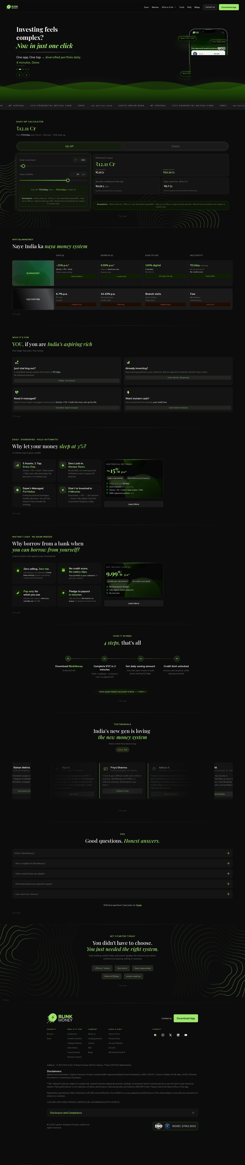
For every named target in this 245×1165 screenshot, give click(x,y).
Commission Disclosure (70, 1077)
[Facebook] (155, 1035)
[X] (170, 1035)
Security (112, 1048)
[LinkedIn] (178, 1035)
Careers (91, 1043)
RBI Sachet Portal (116, 1052)
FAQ (189, 7)
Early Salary (72, 1048)
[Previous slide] (19, 75)
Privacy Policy (114, 1038)
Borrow (155, 7)
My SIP (69, 146)
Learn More (133, 504)
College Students (75, 1043)
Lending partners (95, 1038)
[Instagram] (163, 1035)
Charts (176, 146)
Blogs (197, 7)
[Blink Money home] (12, 7)
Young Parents (74, 1052)
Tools (181, 7)
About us (92, 1034)
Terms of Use (114, 1034)
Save (146, 7)
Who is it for (167, 7)
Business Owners (75, 1057)
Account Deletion (116, 1043)
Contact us (167, 1018)
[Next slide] (26, 75)
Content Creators (75, 1038)
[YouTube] (186, 1035)
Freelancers (72, 1034)
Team (139, 905)
